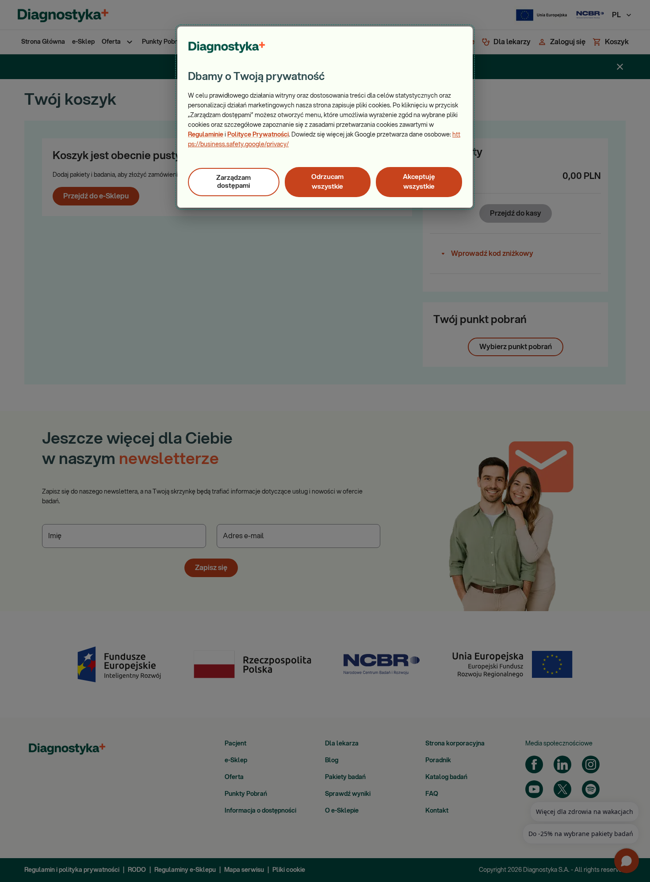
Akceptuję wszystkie (419, 182)
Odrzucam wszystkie (327, 182)
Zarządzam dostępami (233, 182)
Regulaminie (205, 135)
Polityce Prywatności (258, 135)
